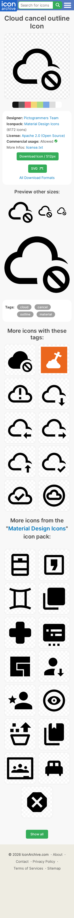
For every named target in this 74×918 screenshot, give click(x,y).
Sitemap (54, 868)
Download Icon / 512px (38, 156)
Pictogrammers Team (41, 118)
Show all (37, 834)
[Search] (57, 5)
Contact (22, 861)
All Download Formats (37, 178)
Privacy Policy (44, 861)
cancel (43, 307)
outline (25, 314)
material (46, 314)
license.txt (34, 147)
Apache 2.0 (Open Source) (43, 136)
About (57, 854)
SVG (34, 168)
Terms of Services (28, 868)
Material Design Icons (41, 124)
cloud (24, 307)
